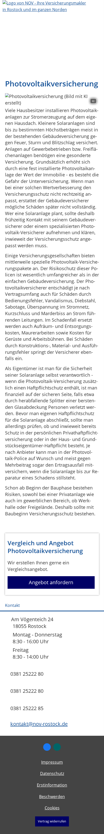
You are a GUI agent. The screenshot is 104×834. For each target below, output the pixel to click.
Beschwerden (52, 796)
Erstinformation (52, 785)
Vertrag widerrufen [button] (52, 821)
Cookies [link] (52, 808)
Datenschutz (52, 773)
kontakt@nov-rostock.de (39, 723)
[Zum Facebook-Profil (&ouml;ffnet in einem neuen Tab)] (47, 747)
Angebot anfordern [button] (51, 582)
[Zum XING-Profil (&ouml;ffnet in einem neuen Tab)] (57, 747)
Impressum (52, 762)
